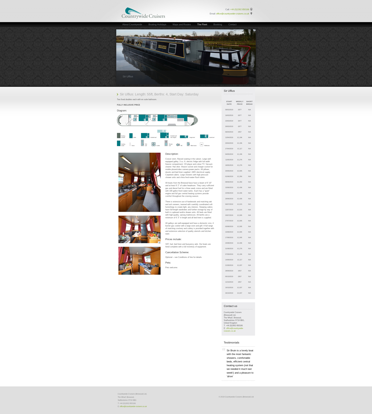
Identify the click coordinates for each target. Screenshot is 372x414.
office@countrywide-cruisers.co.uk (232, 13)
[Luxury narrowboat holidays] (143, 18)
